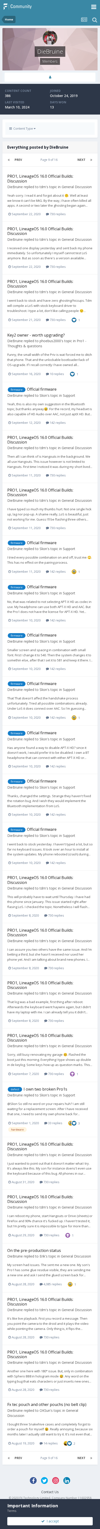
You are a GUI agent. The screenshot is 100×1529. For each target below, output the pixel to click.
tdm (43, 186)
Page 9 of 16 (50, 160)
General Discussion (77, 186)
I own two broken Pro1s (45, 1089)
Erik (42, 1256)
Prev (18, 160)
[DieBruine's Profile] (50, 77)
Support (69, 395)
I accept (52, 1521)
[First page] (8, 160)
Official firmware (42, 389)
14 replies (50, 1443)
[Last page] (91, 160)
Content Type (23, 128)
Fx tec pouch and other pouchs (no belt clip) (46, 1404)
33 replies (54, 1123)
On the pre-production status (34, 1250)
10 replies (56, 374)
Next (81, 160)
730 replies (57, 214)
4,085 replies (52, 1284)
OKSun (45, 1410)
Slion (43, 395)
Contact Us (50, 1492)
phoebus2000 (50, 341)
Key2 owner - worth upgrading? (36, 335)
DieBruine (15, 186)
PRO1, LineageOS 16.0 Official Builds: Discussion (40, 179)
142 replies (57, 422)
